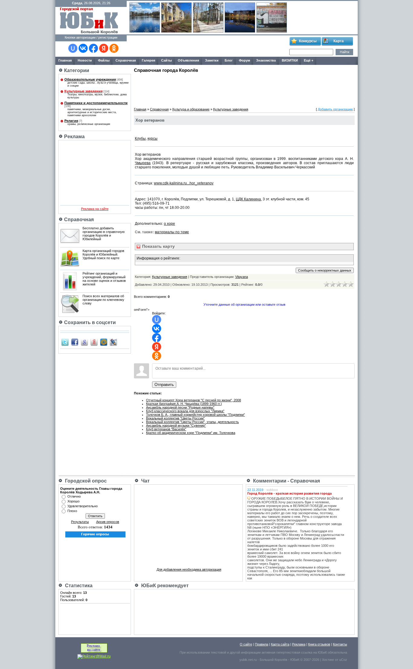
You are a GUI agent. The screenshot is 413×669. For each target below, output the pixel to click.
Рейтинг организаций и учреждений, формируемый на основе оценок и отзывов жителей (104, 279)
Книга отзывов (319, 644)
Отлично (74, 496)
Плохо (72, 511)
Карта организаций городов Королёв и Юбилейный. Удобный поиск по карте (103, 254)
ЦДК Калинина (248, 199)
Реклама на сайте (95, 209)
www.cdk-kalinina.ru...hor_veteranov (183, 183)
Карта (338, 41)
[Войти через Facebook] (93, 48)
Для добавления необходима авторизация (189, 569)
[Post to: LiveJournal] (113, 342)
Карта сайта (280, 644)
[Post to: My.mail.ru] (104, 342)
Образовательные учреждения (90, 79)
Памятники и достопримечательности (96, 103)
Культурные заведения (83, 91)
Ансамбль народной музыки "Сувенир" (176, 425)
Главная (140, 109)
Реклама (298, 644)
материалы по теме (172, 232)
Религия (71, 121)
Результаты (80, 522)
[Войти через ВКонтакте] (83, 48)
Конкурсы (308, 41)
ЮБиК (322, 652)
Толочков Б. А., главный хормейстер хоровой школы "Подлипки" (195, 414)
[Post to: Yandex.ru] (94, 342)
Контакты (340, 644)
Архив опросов (107, 522)
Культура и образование (191, 109)
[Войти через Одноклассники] (114, 48)
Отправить (164, 384)
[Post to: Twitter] (65, 342)
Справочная (159, 109)
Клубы (140, 138)
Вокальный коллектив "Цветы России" (175, 418)
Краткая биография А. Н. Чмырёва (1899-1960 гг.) (184, 404)
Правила (261, 644)
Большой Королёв (273, 659)
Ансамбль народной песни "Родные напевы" (180, 407)
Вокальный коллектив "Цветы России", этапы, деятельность (192, 422)
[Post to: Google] (84, 342)
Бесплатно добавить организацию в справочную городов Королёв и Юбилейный (104, 233)
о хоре (169, 223)
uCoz (343, 659)
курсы (153, 138)
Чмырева (143, 163)
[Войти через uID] (72, 48)
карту (158, 246)
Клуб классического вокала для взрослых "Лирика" (185, 411)
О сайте (246, 644)
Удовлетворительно (82, 506)
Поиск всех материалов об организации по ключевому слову (103, 299)
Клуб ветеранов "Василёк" (166, 429)
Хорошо (73, 501)
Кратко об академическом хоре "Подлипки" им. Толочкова (190, 433)
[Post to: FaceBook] (75, 342)
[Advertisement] (207, 46)
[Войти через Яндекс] (103, 48)
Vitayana (241, 277)
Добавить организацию (335, 109)
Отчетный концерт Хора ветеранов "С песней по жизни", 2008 (193, 400)
